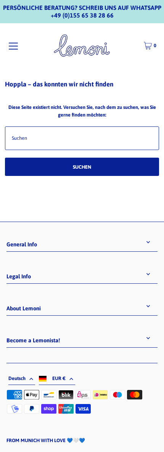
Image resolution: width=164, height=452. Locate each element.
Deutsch (17, 378)
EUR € (59, 378)
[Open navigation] (13, 46)
